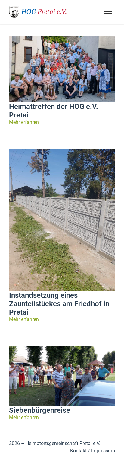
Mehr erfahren (24, 122)
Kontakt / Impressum (92, 451)
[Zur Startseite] (39, 12)
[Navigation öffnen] (107, 20)
